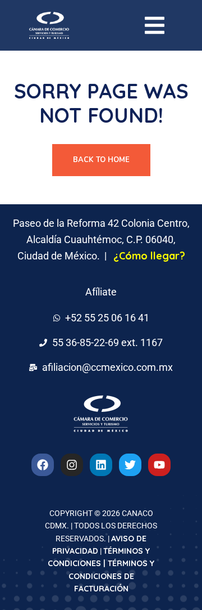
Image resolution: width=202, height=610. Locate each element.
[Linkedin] (101, 465)
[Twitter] (130, 465)
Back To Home (101, 160)
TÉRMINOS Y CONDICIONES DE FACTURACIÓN (111, 576)
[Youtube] (159, 465)
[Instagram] (72, 465)
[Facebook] (42, 465)
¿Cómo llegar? (149, 255)
